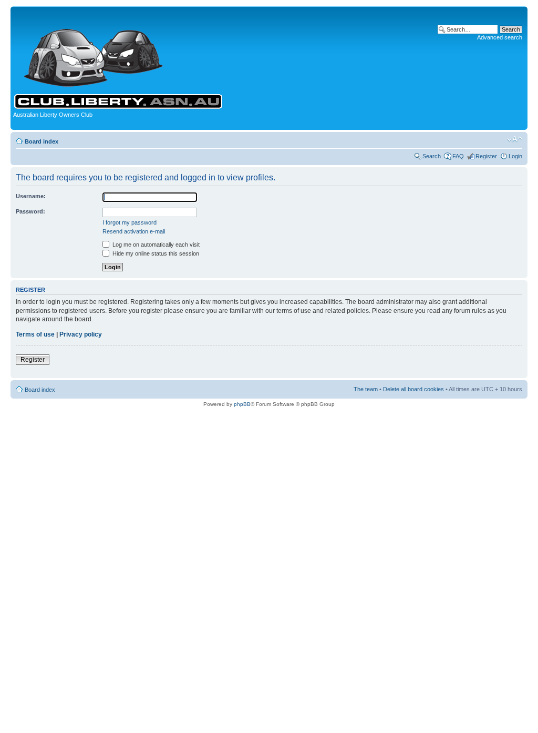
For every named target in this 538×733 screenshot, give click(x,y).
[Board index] (93, 51)
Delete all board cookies (413, 389)
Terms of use (35, 334)
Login (515, 156)
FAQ (458, 156)
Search (431, 156)
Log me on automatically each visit (155, 244)
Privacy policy (80, 334)
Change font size (514, 139)
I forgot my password (129, 222)
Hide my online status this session (155, 253)
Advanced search (499, 37)
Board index (41, 141)
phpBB (242, 404)
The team (366, 389)
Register (486, 156)
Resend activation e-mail (133, 231)
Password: (30, 211)
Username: (31, 196)
